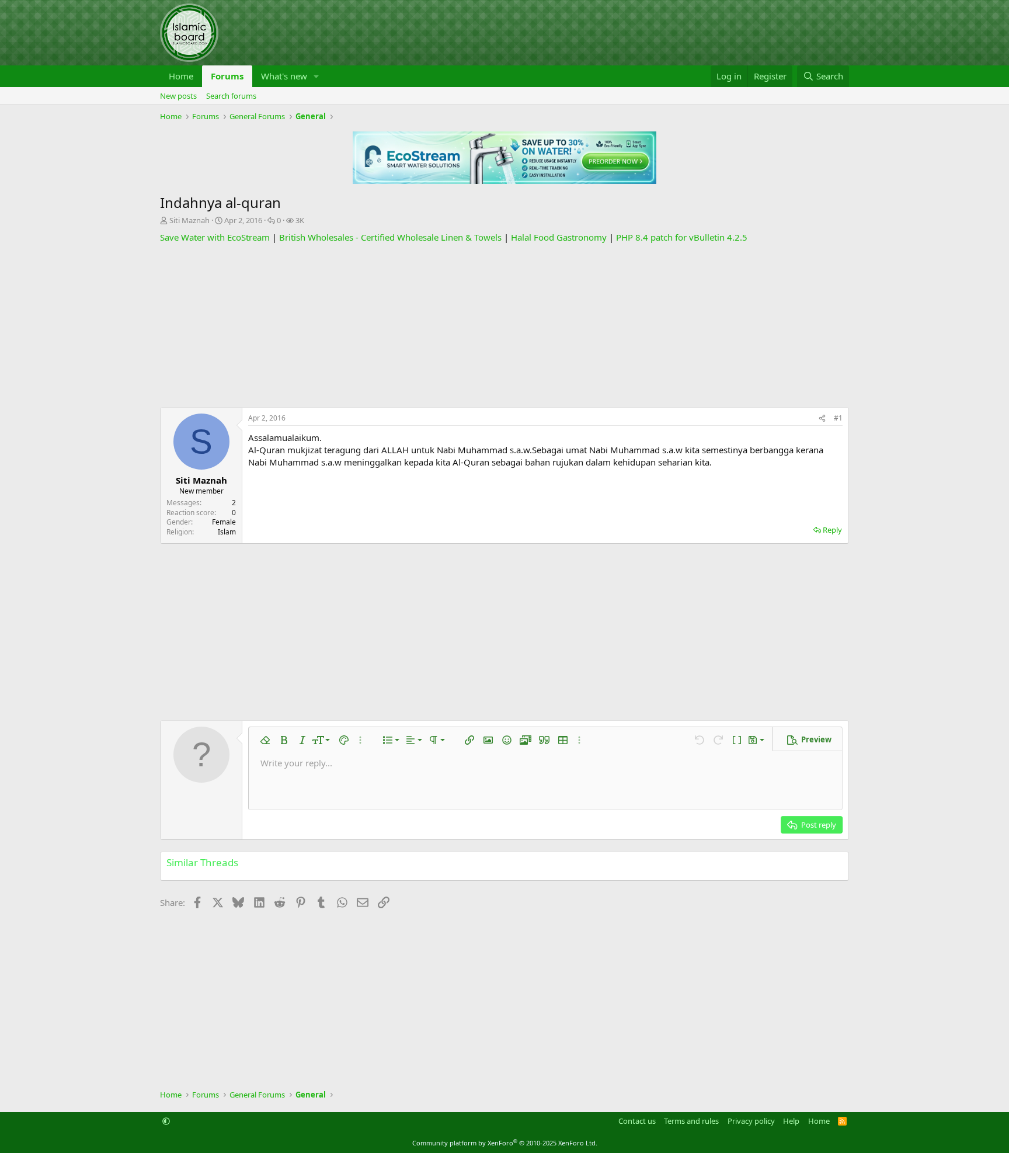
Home (181, 76)
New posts (178, 96)
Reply (832, 530)
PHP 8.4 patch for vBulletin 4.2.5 (681, 237)
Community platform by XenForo (504, 1142)
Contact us (637, 1121)
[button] (316, 76)
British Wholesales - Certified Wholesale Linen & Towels (390, 237)
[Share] (822, 418)
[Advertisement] (504, 325)
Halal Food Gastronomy (559, 237)
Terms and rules (691, 1121)
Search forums (231, 96)
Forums (227, 76)
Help (791, 1121)
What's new (284, 76)
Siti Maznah (189, 220)
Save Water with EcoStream (215, 237)
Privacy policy (751, 1121)
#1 (838, 418)
